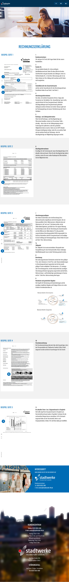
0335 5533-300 (41, 485)
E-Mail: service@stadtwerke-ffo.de (34, 530)
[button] (56, 3)
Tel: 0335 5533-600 (34, 570)
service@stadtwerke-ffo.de (45, 488)
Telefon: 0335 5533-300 (34, 528)
